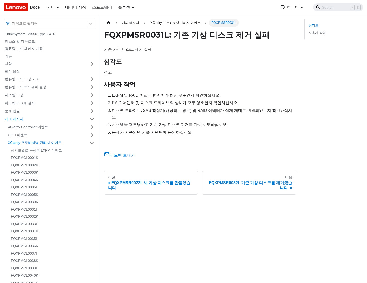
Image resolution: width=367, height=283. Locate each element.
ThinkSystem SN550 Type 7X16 (30, 34)
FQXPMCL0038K (24, 261)
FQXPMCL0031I (24, 209)
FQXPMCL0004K (24, 180)
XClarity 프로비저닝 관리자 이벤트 (35, 143)
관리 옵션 (12, 71)
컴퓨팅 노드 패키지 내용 (24, 49)
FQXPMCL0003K (24, 172)
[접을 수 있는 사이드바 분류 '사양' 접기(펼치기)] (91, 64)
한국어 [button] (293, 7)
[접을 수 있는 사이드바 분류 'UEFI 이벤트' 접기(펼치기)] (91, 135)
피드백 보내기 (122, 155)
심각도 (313, 25)
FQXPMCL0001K (24, 158)
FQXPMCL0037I (24, 253)
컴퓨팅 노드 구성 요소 (22, 79)
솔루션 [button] (124, 7)
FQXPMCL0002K (24, 165)
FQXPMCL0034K (24, 231)
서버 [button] (51, 7)
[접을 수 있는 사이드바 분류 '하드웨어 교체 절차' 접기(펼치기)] (91, 103)
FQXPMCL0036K (24, 246)
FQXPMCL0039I (24, 268)
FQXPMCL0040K (24, 275)
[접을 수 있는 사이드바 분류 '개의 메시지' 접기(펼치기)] (91, 119)
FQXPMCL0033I (24, 224)
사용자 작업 (317, 33)
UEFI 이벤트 (17, 135)
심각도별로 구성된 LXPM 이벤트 (36, 150)
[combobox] (12, 23)
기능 (8, 56)
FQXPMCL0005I (24, 187)
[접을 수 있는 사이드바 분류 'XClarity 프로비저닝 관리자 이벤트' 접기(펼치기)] (91, 143)
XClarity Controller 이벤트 (28, 127)
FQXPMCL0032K (24, 216)
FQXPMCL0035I (24, 239)
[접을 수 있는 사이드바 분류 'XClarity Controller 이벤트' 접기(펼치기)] (91, 127)
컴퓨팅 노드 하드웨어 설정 (25, 87)
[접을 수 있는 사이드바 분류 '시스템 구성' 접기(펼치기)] (91, 95)
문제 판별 (12, 111)
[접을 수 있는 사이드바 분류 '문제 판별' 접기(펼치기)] (91, 111)
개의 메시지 (14, 119)
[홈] (108, 23)
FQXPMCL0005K (24, 195)
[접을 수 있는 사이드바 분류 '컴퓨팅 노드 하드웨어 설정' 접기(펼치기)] (91, 87)
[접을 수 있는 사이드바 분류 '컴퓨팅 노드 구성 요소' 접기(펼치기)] (91, 79)
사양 (8, 64)
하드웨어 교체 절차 (20, 103)
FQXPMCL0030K (24, 202)
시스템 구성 (14, 95)
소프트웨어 (102, 7)
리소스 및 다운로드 (20, 41)
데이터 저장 (75, 7)
